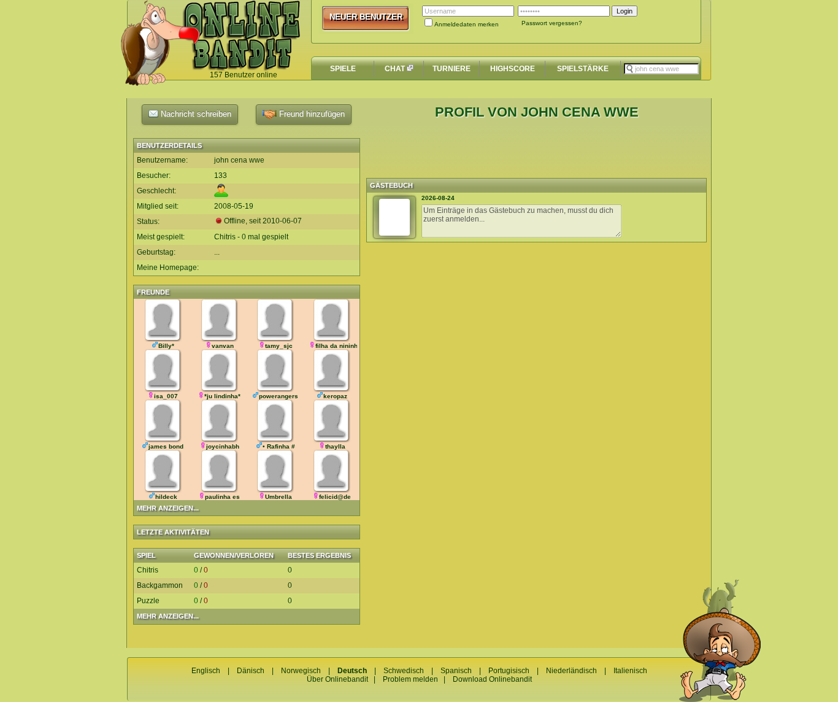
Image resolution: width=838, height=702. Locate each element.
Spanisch (456, 670)
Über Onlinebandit (337, 679)
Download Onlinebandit (492, 679)
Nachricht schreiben (194, 113)
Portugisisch (508, 670)
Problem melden (410, 679)
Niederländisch (571, 670)
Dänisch (250, 670)
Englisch (205, 670)
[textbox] (661, 68)
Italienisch (630, 670)
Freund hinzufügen (311, 113)
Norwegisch (301, 670)
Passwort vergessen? (551, 23)
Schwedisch (403, 670)
